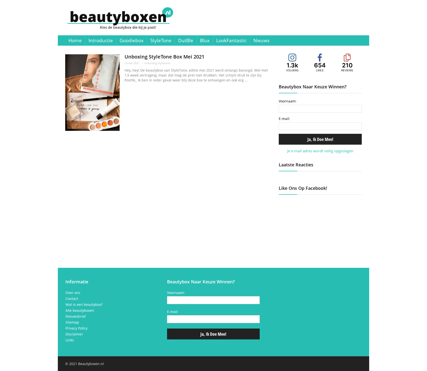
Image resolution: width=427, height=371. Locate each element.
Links (69, 340)
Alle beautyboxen (79, 310)
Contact (71, 298)
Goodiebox (132, 40)
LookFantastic (231, 40)
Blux (205, 40)
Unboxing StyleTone (157, 63)
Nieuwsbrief (75, 316)
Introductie (100, 40)
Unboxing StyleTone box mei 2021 (164, 56)
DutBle (185, 40)
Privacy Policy (76, 328)
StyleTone (160, 40)
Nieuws (261, 40)
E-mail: (284, 118)
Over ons (72, 293)
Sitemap (72, 322)
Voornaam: (288, 101)
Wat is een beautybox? (84, 304)
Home (75, 40)
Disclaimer (74, 334)
